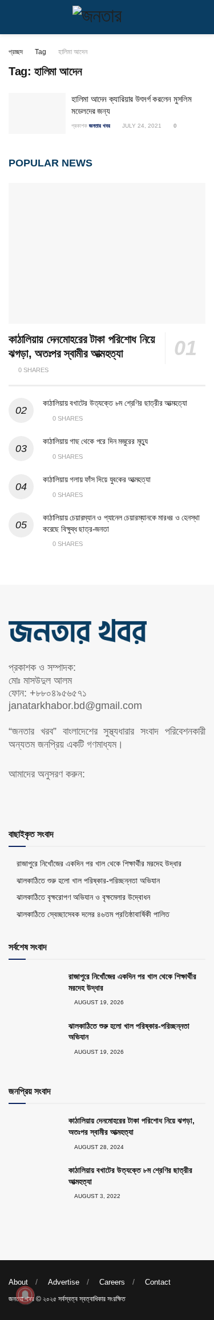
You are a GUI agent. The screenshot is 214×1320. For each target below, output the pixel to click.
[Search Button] (200, 17)
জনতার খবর (99, 126)
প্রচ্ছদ (16, 52)
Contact (158, 1282)
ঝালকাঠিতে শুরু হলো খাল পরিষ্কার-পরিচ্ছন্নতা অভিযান (88, 880)
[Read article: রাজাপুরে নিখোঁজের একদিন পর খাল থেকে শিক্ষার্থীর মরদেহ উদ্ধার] (34, 989)
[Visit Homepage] (107, 17)
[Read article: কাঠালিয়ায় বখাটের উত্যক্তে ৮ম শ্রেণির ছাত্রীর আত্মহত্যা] (34, 1183)
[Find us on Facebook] (13, 797)
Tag (40, 52)
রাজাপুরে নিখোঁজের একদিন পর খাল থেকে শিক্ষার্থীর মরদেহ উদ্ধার (99, 863)
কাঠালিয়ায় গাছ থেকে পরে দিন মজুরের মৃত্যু (95, 441)
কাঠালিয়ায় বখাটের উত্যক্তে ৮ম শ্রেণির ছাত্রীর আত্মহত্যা (115, 403)
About (18, 1282)
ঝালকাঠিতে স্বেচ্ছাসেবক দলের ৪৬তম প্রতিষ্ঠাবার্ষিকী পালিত (93, 914)
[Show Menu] (13, 17)
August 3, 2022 (96, 1196)
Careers (112, 1282)
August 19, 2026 (98, 1002)
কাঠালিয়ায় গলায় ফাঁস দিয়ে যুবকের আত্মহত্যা (96, 479)
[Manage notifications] (25, 1295)
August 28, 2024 (98, 1147)
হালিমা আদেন (72, 52)
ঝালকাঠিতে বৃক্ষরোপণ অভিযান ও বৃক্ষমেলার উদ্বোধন (83, 897)
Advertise (63, 1282)
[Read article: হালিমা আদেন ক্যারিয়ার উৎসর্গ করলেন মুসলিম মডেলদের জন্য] (37, 113)
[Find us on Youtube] (32, 797)
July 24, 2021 (140, 126)
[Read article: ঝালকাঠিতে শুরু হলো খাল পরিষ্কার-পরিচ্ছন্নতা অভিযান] (34, 1039)
